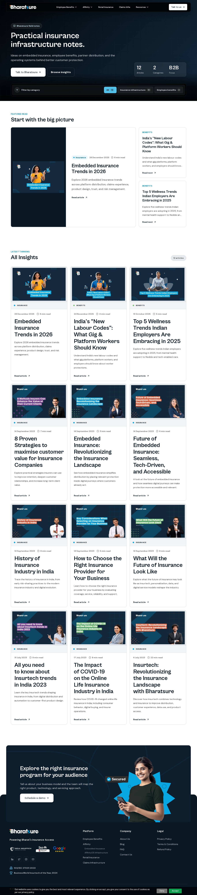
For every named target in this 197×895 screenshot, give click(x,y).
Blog (122, 844)
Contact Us (126, 854)
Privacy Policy (164, 838)
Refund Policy (164, 849)
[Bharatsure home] (23, 7)
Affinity (86, 7)
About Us (125, 838)
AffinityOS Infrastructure (96, 852)
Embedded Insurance (95, 848)
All (109, 90)
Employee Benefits (65, 7)
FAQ (122, 849)
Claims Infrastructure (94, 862)
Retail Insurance (105, 7)
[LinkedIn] (12, 859)
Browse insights (61, 72)
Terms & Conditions (167, 844)
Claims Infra (124, 7)
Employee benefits (168, 90)
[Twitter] (19, 859)
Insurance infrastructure (135, 90)
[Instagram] (26, 859)
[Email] (33, 859)
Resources (141, 7)
